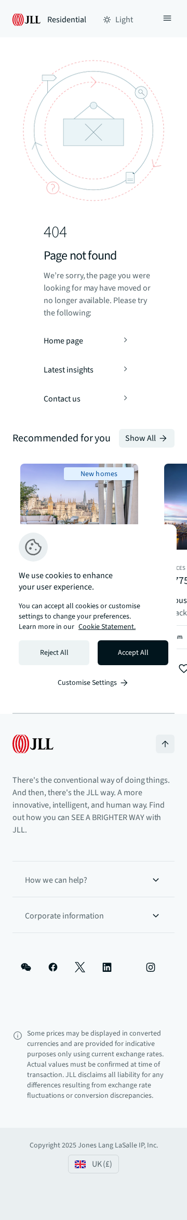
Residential (66, 19)
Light (124, 19)
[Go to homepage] (33, 744)
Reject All (54, 653)
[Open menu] (167, 19)
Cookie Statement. (107, 627)
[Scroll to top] (165, 744)
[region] (93, 610)
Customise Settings (87, 683)
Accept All (133, 653)
